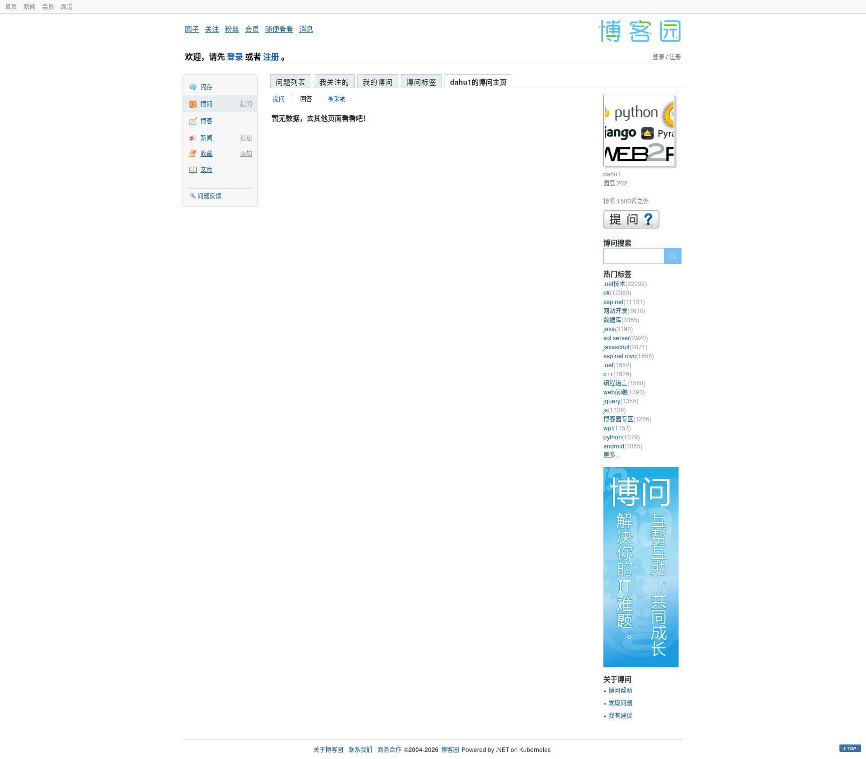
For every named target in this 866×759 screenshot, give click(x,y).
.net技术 (625, 283)
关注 (212, 29)
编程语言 (624, 382)
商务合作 (389, 749)
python (621, 436)
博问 (206, 103)
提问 (246, 103)
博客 (206, 120)
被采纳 (337, 98)
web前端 (624, 391)
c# (617, 292)
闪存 (206, 86)
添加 (246, 153)
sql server (625, 337)
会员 (48, 6)
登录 (235, 56)
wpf (617, 427)
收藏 (206, 153)
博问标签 (421, 82)
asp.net (624, 301)
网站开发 (624, 310)
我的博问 (378, 82)
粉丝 (232, 29)
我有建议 (620, 715)
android (622, 445)
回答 (306, 98)
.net (617, 364)
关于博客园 (328, 749)
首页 (11, 6)
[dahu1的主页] (640, 132)
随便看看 (279, 29)
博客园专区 (627, 418)
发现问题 (620, 702)
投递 (246, 137)
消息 (306, 29)
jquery (620, 400)
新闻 (30, 6)
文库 (206, 169)
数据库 (621, 319)
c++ (617, 373)
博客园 (450, 749)
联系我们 (360, 749)
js (614, 409)
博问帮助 (620, 690)
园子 (192, 29)
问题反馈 (209, 195)
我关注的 (334, 82)
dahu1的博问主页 (478, 82)
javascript (625, 346)
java (618, 328)
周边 (67, 6)
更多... (611, 454)
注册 (271, 56)
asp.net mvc (628, 355)
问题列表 (291, 82)
